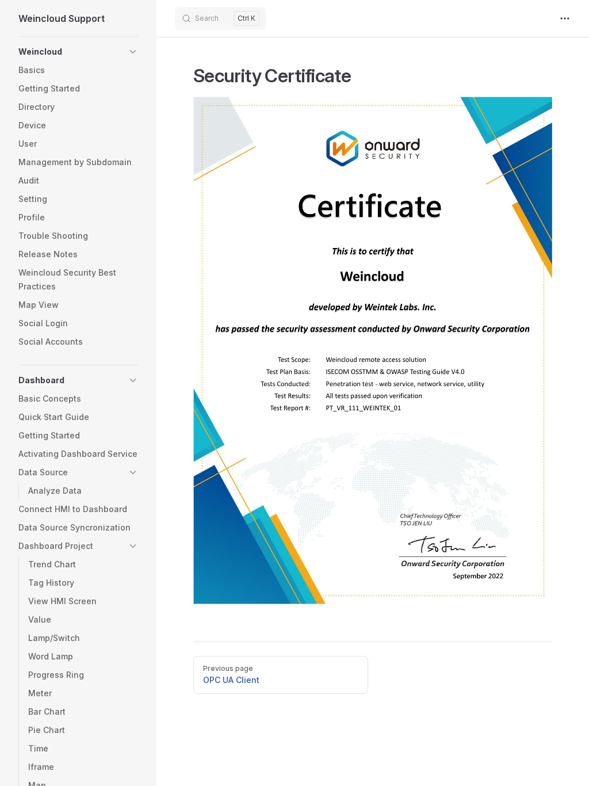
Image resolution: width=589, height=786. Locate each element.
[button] (133, 52)
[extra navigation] (564, 18)
